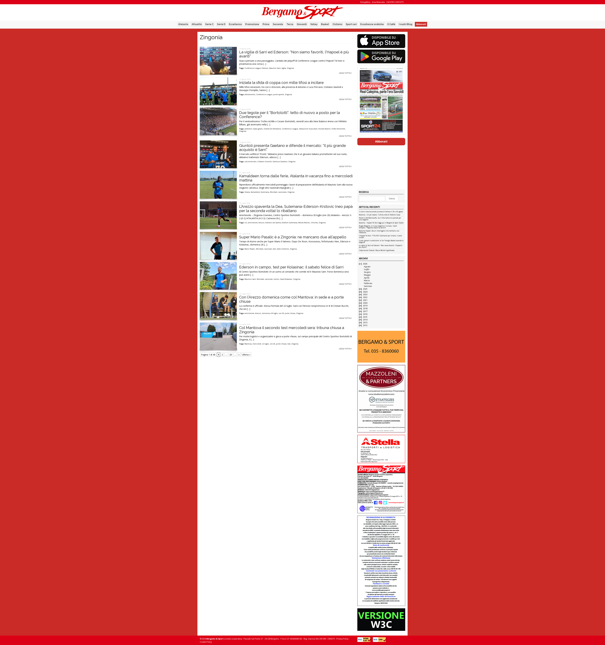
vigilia (284, 68)
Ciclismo (337, 24)
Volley (313, 24)
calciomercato (250, 161)
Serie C (209, 24)
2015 (365, 317)
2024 (365, 291)
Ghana (247, 192)
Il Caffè (391, 24)
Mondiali (273, 192)
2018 (365, 308)
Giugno (367, 272)
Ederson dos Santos (273, 223)
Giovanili (302, 24)
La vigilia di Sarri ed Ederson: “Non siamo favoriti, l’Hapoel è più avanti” (294, 54)
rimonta (314, 223)
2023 (365, 294)
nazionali (268, 249)
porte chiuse (290, 313)
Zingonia (290, 68)
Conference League (253, 68)
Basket (325, 24)
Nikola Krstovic (304, 223)
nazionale (282, 192)
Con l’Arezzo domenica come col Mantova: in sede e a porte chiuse (291, 299)
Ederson (265, 68)
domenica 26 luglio (270, 313)
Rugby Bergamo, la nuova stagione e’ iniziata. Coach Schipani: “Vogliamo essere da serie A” (378, 227)
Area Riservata (378, 2)
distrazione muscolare (308, 129)
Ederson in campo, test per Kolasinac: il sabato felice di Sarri (291, 267)
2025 (365, 289)
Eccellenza (235, 24)
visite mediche (283, 249)
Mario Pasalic (250, 249)
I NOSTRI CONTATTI (395, 2)
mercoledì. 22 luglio (261, 344)
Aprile (366, 277)
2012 (365, 325)
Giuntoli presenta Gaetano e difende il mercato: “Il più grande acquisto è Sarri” (292, 147)
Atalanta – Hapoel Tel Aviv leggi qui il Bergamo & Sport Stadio (381, 223)
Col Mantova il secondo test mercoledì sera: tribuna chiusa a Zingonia (291, 329)
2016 (365, 314)
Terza (290, 24)
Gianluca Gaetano (280, 161)
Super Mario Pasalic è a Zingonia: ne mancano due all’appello (292, 237)
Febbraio (368, 283)
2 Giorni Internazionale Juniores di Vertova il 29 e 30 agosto (381, 212)
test (274, 249)
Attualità (197, 24)
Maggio (367, 275)
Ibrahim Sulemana (289, 223)
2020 (365, 303)
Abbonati (421, 24)
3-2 (246, 223)
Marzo (367, 280)
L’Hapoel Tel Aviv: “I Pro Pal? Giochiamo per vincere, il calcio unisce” (380, 237)
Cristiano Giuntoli (264, 161)
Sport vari (351, 24)
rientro (276, 279)
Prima (266, 24)
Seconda (278, 24)
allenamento (250, 94)
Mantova (248, 344)
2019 (365, 305)
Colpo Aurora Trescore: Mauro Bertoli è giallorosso (376, 250)
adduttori (248, 129)
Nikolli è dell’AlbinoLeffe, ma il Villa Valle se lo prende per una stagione (380, 219)
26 (230, 354)
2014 (365, 319)
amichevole (253, 223)
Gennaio (368, 286)
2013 (365, 322)
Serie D (221, 24)
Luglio (366, 269)
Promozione (252, 24)
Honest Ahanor (324, 129)
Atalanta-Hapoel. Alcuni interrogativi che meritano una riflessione (379, 232)
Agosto (367, 266)
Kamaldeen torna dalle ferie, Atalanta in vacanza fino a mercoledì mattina (296, 178)
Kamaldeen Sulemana (260, 192)
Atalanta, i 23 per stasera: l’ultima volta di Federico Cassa (379, 215)
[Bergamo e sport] (381, 347)
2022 (365, 297)
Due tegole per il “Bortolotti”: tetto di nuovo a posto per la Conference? (289, 114)
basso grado (258, 129)
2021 (365, 300)
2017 (365, 311)
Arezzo (261, 223)
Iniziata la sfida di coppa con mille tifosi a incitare (281, 82)
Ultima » (246, 354)
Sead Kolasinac (286, 279)
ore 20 (281, 313)
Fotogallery (365, 2)
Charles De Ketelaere (272, 129)
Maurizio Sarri (275, 68)
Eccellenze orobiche (372, 24)
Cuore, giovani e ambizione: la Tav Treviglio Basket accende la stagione (381, 241)
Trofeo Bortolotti (338, 129)
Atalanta (183, 24)
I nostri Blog (405, 24)
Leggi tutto (345, 73)
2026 (365, 263)
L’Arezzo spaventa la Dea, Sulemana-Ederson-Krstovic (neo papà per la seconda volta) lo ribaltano (296, 208)
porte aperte (278, 94)
